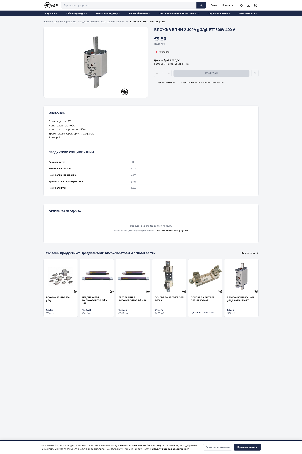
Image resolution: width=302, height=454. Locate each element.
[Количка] (255, 5)
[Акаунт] (248, 5)
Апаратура (50, 13)
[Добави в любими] (255, 73)
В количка (59, 290)
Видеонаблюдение (138, 13)
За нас (214, 5)
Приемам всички (247, 447)
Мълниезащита (247, 13)
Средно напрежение (218, 13)
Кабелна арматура (75, 13)
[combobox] (128, 5)
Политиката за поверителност (171, 448)
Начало (47, 21)
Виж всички (248, 252)
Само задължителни (218, 447)
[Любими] (241, 5)
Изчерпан (211, 73)
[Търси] (201, 5)
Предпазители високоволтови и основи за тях (103, 21)
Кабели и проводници (107, 13)
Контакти (227, 5)
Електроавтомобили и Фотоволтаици (177, 13)
